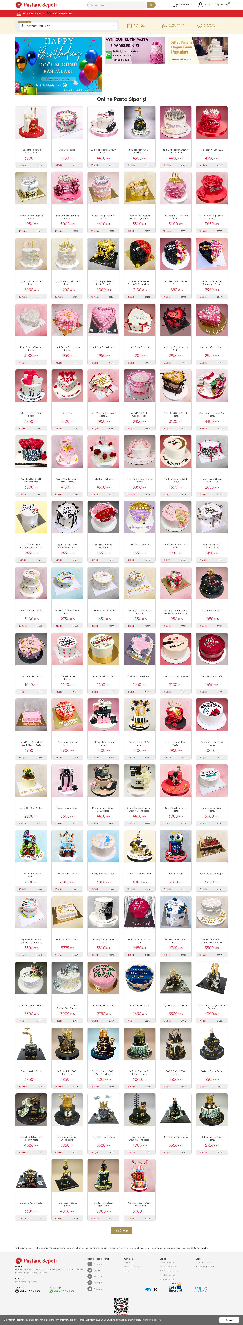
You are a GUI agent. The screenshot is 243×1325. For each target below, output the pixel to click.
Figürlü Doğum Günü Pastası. (175, 1072)
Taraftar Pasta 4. (175, 873)
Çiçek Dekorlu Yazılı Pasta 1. (31, 1006)
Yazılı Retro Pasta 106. (103, 676)
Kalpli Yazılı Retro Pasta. (211, 347)
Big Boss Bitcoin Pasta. (103, 1137)
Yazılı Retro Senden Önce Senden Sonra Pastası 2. (175, 612)
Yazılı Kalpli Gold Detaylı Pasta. (175, 414)
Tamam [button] (229, 1320)
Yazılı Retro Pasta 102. (103, 1005)
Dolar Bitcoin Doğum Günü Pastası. (212, 1006)
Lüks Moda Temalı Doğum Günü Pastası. (103, 151)
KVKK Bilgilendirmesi (169, 1271)
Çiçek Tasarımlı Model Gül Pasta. (211, 414)
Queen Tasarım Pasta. (67, 808)
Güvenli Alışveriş (167, 1262)
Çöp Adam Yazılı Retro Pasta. (212, 743)
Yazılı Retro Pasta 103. (31, 676)
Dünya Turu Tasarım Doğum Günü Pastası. (139, 1138)
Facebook (99, 1264)
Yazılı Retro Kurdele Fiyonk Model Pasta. (67, 546)
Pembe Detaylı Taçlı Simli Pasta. (103, 217)
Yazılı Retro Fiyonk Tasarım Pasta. (212, 546)
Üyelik (206, 4)
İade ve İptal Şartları (168, 1266)
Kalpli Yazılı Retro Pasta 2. (103, 347)
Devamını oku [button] (201, 1248)
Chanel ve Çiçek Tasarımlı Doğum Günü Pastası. (139, 809)
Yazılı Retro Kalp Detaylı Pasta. (67, 677)
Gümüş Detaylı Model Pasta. (103, 941)
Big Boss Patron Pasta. (31, 1203)
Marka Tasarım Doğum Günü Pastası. (103, 809)
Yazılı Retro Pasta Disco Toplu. (139, 941)
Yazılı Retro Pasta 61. (212, 610)
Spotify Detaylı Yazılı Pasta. (212, 809)
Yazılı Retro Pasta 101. (211, 676)
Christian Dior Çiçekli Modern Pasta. (31, 480)
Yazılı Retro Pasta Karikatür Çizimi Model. (31, 546)
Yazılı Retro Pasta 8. (139, 1005)
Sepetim (223, 4)
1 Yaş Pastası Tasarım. (67, 873)
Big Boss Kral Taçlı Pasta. (175, 1005)
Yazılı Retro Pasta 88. (139, 544)
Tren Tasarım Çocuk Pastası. (31, 875)
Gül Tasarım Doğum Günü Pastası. (211, 217)
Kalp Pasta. (67, 413)
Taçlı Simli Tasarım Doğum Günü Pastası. (175, 151)
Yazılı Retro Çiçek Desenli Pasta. (67, 612)
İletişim (127, 1271)
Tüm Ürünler (121, 1230)
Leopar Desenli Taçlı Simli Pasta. (31, 217)
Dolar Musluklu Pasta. (31, 1071)
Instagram (99, 1282)
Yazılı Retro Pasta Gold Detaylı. (175, 480)
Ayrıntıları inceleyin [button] (151, 1320)
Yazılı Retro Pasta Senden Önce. (175, 283)
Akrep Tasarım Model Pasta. (175, 743)
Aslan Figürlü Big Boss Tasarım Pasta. (31, 1138)
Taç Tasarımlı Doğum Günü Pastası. (67, 1138)
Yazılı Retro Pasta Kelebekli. (103, 546)
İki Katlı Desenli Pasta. (31, 610)
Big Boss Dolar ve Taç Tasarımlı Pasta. (139, 1072)
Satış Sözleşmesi (167, 1279)
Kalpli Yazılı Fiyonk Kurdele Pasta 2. (103, 414)
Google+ (98, 1276)
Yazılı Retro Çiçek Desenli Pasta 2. (139, 612)
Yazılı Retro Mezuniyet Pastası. (175, 941)
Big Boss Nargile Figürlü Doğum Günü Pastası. (103, 1072)
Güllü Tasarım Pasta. (103, 479)
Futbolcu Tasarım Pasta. (139, 873)
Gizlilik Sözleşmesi (168, 1275)
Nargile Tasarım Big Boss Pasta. (67, 1204)
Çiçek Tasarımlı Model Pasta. (31, 283)
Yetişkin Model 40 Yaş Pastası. (139, 743)
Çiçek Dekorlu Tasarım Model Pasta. (67, 480)
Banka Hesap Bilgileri (133, 1266)
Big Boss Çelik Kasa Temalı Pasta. (103, 1204)
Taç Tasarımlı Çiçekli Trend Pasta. (67, 283)
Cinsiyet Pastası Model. (103, 873)
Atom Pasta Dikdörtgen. (212, 873)
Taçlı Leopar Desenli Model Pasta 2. (103, 283)
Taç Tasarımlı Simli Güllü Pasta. (211, 151)
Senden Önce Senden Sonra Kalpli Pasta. (211, 283)
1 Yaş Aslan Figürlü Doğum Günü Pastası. (139, 1204)
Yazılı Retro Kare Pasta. (67, 939)
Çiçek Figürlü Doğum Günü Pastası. (139, 480)
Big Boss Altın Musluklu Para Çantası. (139, 151)
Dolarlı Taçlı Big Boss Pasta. (211, 1138)
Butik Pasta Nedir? (204, 1262)
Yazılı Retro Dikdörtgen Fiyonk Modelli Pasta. (31, 743)
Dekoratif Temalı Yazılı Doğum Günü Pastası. (211, 941)
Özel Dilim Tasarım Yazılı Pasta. (175, 546)
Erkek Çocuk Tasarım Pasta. (175, 809)
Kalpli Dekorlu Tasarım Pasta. (31, 348)
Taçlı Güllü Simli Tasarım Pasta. (67, 217)
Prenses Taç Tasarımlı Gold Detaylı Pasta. (139, 217)
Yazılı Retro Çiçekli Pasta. (139, 676)
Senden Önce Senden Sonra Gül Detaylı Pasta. (139, 283)
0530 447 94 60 (30, 1290)
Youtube (98, 1289)
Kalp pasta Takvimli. (139, 347)
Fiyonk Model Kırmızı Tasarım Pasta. (31, 151)
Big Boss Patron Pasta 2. (175, 1137)
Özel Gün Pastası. (67, 149)
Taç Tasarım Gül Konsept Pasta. (175, 217)
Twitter (97, 1270)
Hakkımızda (129, 1262)
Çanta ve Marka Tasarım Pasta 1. (103, 743)
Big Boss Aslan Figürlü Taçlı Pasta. (67, 1072)
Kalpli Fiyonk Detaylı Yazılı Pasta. (67, 348)
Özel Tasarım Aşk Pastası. (175, 676)
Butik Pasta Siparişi (32, 13)
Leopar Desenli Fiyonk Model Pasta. (212, 480)
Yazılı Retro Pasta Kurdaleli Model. (139, 414)
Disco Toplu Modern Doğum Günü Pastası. (67, 1006)
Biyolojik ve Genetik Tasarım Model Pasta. (31, 941)
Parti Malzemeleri (62, 13)
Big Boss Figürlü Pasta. (212, 1071)
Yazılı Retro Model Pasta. (103, 610)
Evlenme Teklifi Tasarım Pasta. (31, 414)
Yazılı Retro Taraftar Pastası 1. (67, 743)
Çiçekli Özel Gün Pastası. (31, 808)
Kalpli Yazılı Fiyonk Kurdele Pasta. (175, 348)
